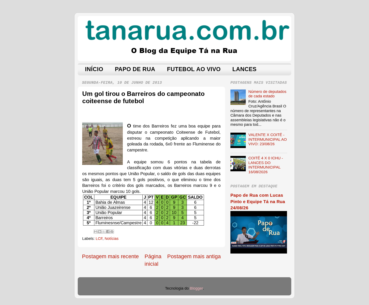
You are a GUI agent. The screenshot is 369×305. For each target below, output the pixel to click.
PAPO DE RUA (135, 69)
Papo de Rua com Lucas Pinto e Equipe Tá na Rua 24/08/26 (257, 201)
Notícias (112, 238)
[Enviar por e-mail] (96, 231)
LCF (99, 238)
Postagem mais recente (110, 256)
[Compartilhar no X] (104, 231)
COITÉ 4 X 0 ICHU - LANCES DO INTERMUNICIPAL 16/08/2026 (265, 165)
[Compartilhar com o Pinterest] (112, 231)
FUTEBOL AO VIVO (194, 69)
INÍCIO (94, 69)
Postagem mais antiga (194, 256)
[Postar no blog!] (100, 231)
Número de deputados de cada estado (267, 93)
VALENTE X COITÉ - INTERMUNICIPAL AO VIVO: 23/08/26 (267, 139)
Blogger (196, 288)
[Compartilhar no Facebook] (108, 231)
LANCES (244, 69)
